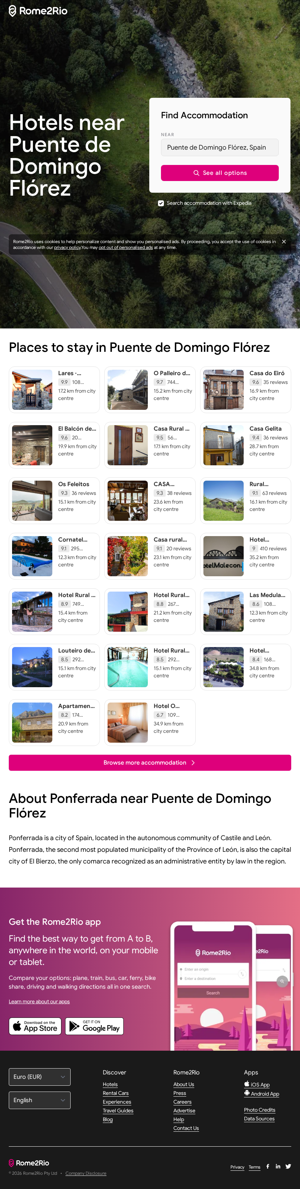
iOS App (260, 1084)
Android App (264, 1093)
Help (178, 1119)
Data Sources (259, 1118)
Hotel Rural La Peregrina (171, 654)
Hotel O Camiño (165, 710)
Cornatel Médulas (70, 543)
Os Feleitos (73, 484)
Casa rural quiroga (168, 543)
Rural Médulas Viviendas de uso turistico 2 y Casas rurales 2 (267, 502)
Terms (254, 1167)
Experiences (117, 1101)
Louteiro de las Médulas (74, 654)
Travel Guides (118, 1110)
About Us (183, 1084)
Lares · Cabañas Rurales (70, 381)
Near (167, 134)
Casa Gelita (266, 428)
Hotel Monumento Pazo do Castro (267, 661)
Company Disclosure (85, 1173)
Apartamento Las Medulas (77, 710)
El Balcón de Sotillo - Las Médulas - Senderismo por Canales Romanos (75, 447)
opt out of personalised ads (126, 247)
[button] (220, 173)
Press (179, 1093)
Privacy (237, 1167)
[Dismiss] (284, 242)
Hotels (110, 1084)
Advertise (184, 1110)
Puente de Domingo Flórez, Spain (216, 147)
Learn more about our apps (39, 1001)
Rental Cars (116, 1093)
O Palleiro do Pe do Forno (172, 377)
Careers (182, 1101)
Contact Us (186, 1128)
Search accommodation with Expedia (209, 203)
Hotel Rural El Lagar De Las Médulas (77, 602)
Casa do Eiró (267, 373)
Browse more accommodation (145, 762)
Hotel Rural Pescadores (170, 599)
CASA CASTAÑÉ (167, 488)
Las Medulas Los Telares (267, 599)
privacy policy (67, 247)
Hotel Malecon (261, 543)
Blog (108, 1119)
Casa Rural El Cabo (172, 432)
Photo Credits (259, 1110)
